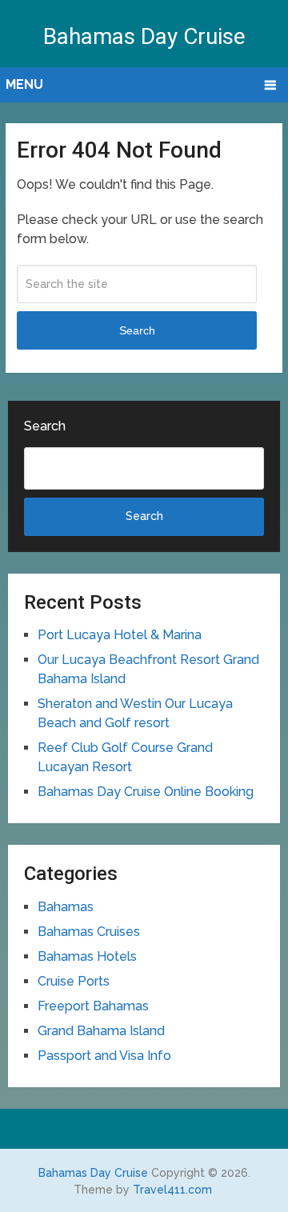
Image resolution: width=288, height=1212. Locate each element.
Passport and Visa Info (104, 1055)
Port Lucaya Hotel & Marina (120, 634)
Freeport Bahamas (93, 1006)
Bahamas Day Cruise (144, 36)
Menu (24, 84)
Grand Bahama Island (101, 1030)
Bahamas (66, 906)
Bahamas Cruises (89, 931)
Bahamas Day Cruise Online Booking (146, 791)
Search (137, 330)
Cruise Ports (74, 981)
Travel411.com (172, 1189)
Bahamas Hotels (87, 956)
